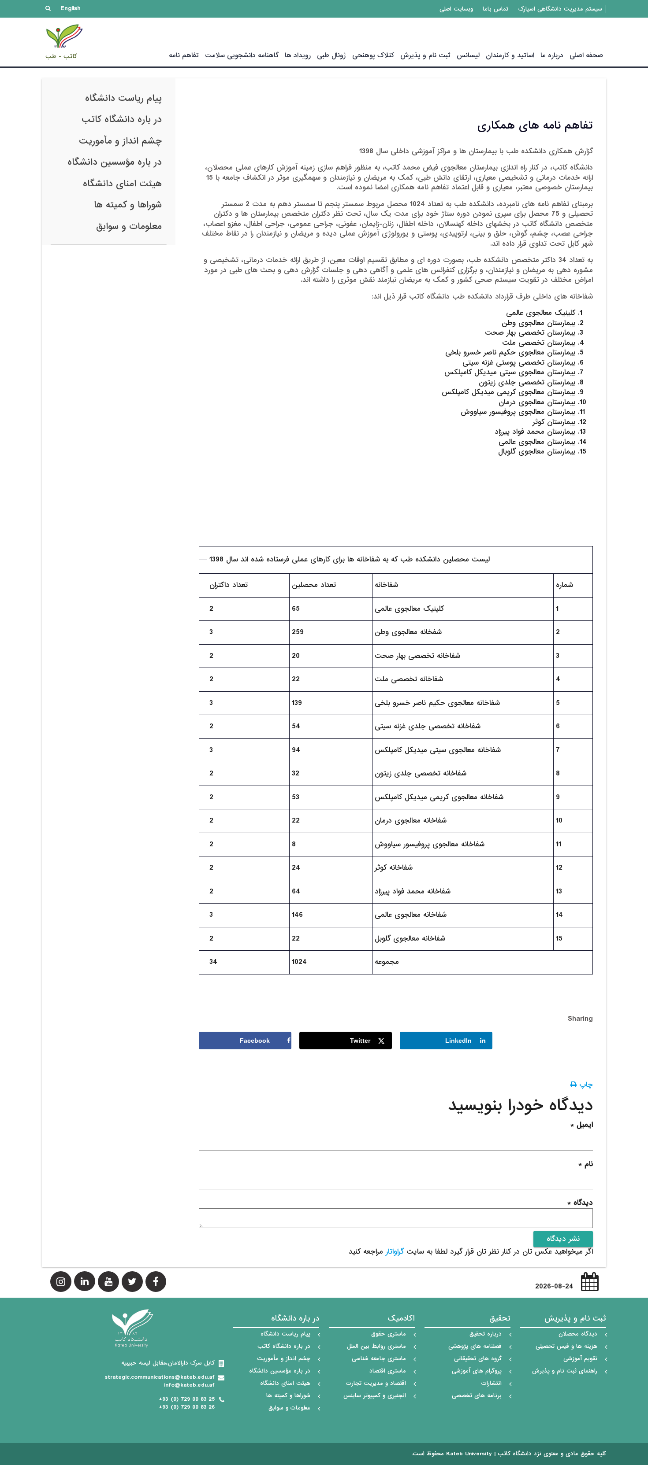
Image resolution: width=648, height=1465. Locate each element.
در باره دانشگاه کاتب (122, 119)
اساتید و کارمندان (510, 55)
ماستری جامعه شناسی (379, 1358)
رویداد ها (298, 55)
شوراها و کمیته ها (128, 205)
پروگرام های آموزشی (477, 1371)
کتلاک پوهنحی (373, 55)
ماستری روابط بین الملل (376, 1346)
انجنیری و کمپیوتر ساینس (374, 1395)
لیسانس (468, 55)
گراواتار (395, 1251)
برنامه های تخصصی (477, 1395)
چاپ (585, 1084)
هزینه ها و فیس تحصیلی (566, 1346)
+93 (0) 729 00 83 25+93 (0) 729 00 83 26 (187, 1403)
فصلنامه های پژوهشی (475, 1346)
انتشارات (491, 1383)
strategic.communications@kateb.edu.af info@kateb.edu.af (159, 1381)
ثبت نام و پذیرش (425, 55)
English (70, 8)
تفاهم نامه (184, 55)
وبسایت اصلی (456, 9)
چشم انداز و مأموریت (120, 141)
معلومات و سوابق (129, 226)
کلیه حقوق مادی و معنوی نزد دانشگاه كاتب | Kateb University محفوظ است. (508, 1454)
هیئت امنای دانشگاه (122, 184)
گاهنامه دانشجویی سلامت (242, 55)
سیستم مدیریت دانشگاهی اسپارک (560, 9)
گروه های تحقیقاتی (478, 1358)
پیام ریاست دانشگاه (123, 98)
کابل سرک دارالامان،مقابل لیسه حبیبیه (168, 1363)
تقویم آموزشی (580, 1358)
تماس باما (495, 9)
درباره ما (551, 55)
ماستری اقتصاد (387, 1371)
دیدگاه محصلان (578, 1334)
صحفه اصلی (586, 55)
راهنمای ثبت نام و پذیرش (564, 1371)
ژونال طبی (331, 55)
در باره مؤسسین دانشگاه (114, 162)
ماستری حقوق (388, 1334)
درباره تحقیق (485, 1334)
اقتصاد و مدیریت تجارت (376, 1383)
